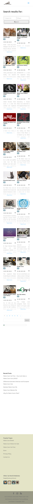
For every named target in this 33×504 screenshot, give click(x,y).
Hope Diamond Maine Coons (8, 238)
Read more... (9, 52)
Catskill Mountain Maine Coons (9, 94)
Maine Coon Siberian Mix (10, 390)
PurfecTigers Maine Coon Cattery (8, 152)
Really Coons (20, 266)
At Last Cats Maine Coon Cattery (9, 123)
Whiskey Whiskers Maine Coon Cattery (9, 295)
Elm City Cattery (21, 294)
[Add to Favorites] (15, 41)
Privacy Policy (7, 454)
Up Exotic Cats (7, 266)
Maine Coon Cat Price (9, 447)
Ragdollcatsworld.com (9, 478)
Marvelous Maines (21, 180)
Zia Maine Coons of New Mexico (23, 123)
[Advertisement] (16, 413)
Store (4, 450)
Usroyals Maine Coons (9, 65)
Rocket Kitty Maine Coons (22, 209)
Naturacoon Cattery (22, 65)
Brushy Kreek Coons (8, 208)
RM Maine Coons (21, 151)
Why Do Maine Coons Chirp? (11, 393)
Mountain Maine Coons (9, 180)
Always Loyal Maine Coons (22, 38)
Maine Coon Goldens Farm (22, 94)
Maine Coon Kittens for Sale (11, 444)
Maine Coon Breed (8, 440)
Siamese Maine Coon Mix (10, 387)
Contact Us (6, 457)
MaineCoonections (22, 237)
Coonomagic (6, 37)
